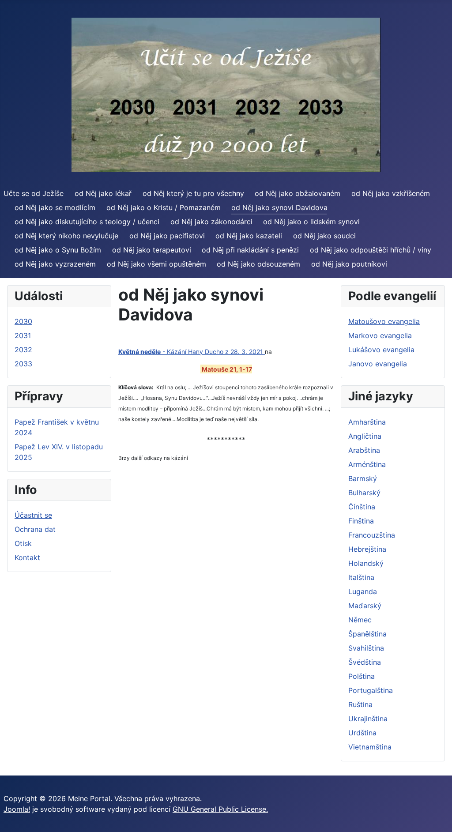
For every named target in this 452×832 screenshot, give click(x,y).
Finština (361, 520)
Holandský (366, 563)
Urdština (362, 732)
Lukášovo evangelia (381, 349)
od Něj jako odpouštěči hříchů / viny (370, 249)
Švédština (364, 662)
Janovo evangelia (377, 363)
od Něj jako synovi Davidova (279, 207)
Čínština (361, 506)
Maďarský (364, 605)
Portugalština (370, 690)
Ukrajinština (368, 718)
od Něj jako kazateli (248, 235)
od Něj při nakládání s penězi (250, 249)
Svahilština (366, 648)
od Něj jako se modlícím (55, 207)
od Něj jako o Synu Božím (58, 249)
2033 (23, 363)
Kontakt (27, 557)
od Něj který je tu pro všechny (193, 193)
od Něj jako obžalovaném (297, 193)
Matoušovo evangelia (384, 321)
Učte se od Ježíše (34, 193)
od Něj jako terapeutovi (151, 249)
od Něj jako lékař (103, 193)
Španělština (367, 633)
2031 (23, 335)
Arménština (367, 464)
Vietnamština (370, 746)
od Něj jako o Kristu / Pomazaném (163, 207)
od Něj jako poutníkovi (349, 264)
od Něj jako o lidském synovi (311, 221)
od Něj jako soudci (324, 235)
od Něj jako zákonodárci (211, 221)
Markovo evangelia (380, 335)
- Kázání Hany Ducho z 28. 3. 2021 (191, 351)
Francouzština (371, 535)
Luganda (362, 591)
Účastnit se (33, 515)
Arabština (364, 450)
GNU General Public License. (220, 809)
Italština (361, 577)
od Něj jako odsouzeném (258, 264)
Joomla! (17, 809)
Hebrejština (367, 549)
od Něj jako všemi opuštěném (156, 264)
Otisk (23, 543)
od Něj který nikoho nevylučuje (66, 235)
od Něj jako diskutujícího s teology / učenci (87, 221)
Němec (360, 619)
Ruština (360, 704)
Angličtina (364, 436)
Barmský (362, 478)
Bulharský (364, 492)
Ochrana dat (35, 529)
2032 (23, 349)
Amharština (367, 422)
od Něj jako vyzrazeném (55, 264)
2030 (23, 321)
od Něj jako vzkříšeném (390, 193)
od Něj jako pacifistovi (167, 235)
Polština (361, 676)
